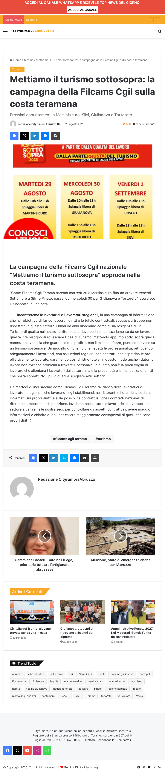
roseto (137, 688)
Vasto (139, 696)
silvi (77, 696)
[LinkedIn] (35, 136)
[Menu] (5, 33)
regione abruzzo (117, 688)
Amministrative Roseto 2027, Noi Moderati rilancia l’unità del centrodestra (132, 632)
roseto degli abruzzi (24, 696)
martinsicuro (95, 681)
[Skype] (64, 458)
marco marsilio (73, 681)
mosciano (136, 681)
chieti (101, 674)
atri (71, 674)
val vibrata (124, 696)
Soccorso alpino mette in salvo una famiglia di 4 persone (64, 19)
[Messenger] (45, 136)
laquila (54, 681)
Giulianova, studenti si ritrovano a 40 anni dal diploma (76, 632)
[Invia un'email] (58, 124)
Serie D (65, 696)
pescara (83, 688)
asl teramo (56, 674)
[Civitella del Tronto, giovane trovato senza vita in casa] (32, 612)
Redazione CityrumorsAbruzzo (37, 124)
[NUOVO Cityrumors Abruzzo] (33, 31)
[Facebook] (14, 136)
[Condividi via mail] (84, 458)
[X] (24, 136)
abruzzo (17, 674)
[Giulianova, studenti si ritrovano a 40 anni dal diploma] (82, 612)
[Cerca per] (159, 33)
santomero (48, 696)
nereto (16, 688)
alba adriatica (36, 674)
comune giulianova (122, 674)
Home (16, 60)
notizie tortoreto (62, 688)
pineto (98, 688)
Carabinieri (85, 674)
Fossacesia (19, 681)
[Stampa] (55, 136)
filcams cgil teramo (71, 439)
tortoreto (106, 696)
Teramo (29, 60)
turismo (104, 439)
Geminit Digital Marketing (81, 767)
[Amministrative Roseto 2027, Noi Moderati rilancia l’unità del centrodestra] (133, 612)
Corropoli (144, 674)
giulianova (38, 681)
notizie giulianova (36, 688)
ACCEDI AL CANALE (82, 10)
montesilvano (116, 681)
